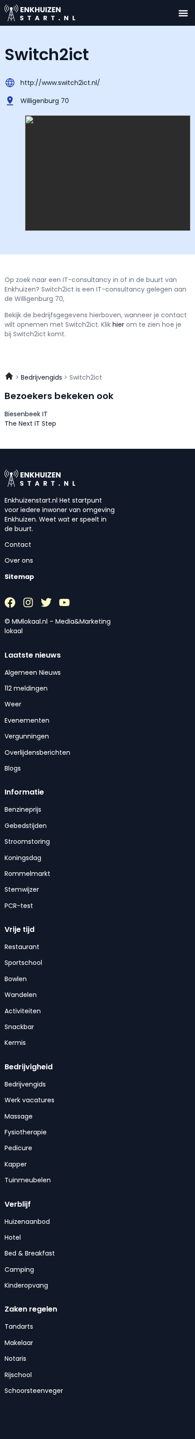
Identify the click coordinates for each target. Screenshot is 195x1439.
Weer (13, 704)
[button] (183, 12)
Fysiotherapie (26, 1132)
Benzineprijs (23, 809)
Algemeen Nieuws (33, 672)
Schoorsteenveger (34, 1390)
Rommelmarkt (27, 873)
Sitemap (19, 576)
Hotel (13, 1237)
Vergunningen (27, 736)
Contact (18, 544)
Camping (19, 1269)
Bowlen (16, 978)
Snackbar (19, 1026)
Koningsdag (23, 857)
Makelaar (19, 1342)
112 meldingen (26, 688)
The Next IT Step (30, 423)
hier (119, 324)
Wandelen (21, 994)
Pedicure (18, 1147)
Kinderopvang (26, 1285)
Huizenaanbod (27, 1221)
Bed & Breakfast (30, 1253)
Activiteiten (23, 1011)
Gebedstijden (26, 825)
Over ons (19, 560)
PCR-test (19, 905)
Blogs (13, 768)
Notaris (15, 1358)
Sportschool (23, 962)
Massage (19, 1116)
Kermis (15, 1042)
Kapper (16, 1164)
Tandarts (19, 1326)
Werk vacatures (29, 1100)
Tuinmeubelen (28, 1180)
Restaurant (22, 946)
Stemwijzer (22, 889)
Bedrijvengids (25, 1084)
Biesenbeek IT (26, 414)
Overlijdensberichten (37, 752)
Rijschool (18, 1374)
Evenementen (27, 720)
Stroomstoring (27, 841)
